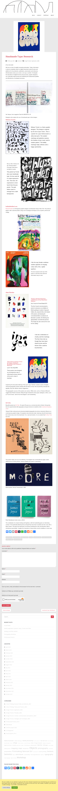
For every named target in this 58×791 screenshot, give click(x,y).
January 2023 (9, 656)
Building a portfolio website (11, 631)
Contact (39, 15)
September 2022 (10, 662)
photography (43, 748)
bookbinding (6, 743)
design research (24, 537)
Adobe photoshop (27, 741)
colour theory (20, 743)
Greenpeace (27, 745)
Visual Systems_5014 (11, 733)
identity (39, 745)
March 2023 (9, 650)
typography (49, 754)
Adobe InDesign (18, 740)
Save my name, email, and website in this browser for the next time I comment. (21, 586)
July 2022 (8, 667)
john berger (51, 745)
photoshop (51, 748)
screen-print (35, 751)
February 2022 (9, 682)
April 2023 (8, 647)
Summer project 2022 (11, 727)
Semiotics (8, 754)
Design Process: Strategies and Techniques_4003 (18, 718)
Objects (33, 748)
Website (4, 579)
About (52, 15)
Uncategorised (9, 730)
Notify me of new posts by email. (10, 595)
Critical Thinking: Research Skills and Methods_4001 (18, 704)
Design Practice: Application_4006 (31, 61)
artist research (37, 740)
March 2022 (9, 679)
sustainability (27, 754)
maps (20, 748)
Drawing (14, 745)
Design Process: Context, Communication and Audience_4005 (21, 715)
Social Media (7, 625)
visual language (7, 757)
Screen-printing (42, 751)
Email (3, 574)
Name (4, 569)
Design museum (38, 743)
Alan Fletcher (10, 292)
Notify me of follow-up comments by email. (12, 591)
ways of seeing (13, 757)
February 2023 (9, 653)
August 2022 (9, 664)
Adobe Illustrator (9, 741)
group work (34, 745)
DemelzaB (19, 61)
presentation (8, 751)
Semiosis (50, 751)
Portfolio (46, 15)
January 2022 (9, 685)
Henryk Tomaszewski (46, 537)
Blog (33, 15)
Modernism (26, 748)
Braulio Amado (9, 208)
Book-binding (50, 740)
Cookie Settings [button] (6, 787)
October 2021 (9, 694)
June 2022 (8, 670)
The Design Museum (35, 754)
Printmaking (17, 751)
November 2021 (10, 691)
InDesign (45, 745)
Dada (32, 743)
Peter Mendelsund (18, 539)
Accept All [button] (14, 787)
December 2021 (10, 688)
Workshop (21, 757)
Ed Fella (17, 405)
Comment (5, 551)
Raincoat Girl (27, 751)
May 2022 (8, 673)
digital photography (47, 743)
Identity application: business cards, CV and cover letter (17, 628)
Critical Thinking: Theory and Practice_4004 (16, 707)
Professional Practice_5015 (12, 721)
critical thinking (27, 743)
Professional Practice (9, 637)
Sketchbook (9, 724)
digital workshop (8, 745)
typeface (42, 754)
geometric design (20, 745)
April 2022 (8, 676)
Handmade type (37, 537)
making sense (7, 748)
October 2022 (9, 659)
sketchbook (19, 754)
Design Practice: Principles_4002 (14, 713)
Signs (14, 754)
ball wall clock (43, 740)
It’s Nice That (48, 414)
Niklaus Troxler (9, 539)
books (11, 743)
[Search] (52, 616)
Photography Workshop (10, 634)
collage (15, 743)
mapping (14, 748)
